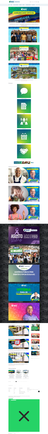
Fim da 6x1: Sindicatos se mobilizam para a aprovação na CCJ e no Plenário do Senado (24, 43)
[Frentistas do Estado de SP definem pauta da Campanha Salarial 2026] (35, 335)
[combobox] (39, 4)
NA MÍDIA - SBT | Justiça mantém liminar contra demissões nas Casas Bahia (26, 376)
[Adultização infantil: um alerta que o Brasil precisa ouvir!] (24, 193)
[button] (11, 5)
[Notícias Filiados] (24, 151)
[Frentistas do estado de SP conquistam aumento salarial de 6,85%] (35, 341)
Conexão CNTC (24, 128)
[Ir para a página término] (28, 381)
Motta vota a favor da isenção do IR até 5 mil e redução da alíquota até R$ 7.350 (16, 301)
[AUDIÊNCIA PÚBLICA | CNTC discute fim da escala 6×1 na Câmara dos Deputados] (24, 273)
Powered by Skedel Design (11, 397)
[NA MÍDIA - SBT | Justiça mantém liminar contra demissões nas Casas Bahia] (26, 371)
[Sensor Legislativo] (24, 136)
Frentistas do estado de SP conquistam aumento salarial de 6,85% (35, 344)
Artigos (24, 113)
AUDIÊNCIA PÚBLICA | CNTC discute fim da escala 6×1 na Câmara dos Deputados (16, 282)
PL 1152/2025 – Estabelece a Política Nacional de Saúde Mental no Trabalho (17, 337)
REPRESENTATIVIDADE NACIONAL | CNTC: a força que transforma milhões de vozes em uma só (17, 263)
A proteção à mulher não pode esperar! (13, 221)
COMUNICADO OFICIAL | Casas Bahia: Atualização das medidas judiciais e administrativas (24, 25)
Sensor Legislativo (10, 336)
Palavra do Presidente (24, 98)
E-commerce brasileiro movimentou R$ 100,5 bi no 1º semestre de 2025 (35, 356)
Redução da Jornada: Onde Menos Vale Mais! (13, 184)
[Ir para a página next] (27, 381)
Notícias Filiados (24, 42)
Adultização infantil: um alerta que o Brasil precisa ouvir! (15, 202)
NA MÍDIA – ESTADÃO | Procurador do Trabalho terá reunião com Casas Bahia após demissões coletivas (19, 376)
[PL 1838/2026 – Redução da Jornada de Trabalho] (35, 347)
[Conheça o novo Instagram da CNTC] (24, 311)
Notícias (11, 373)
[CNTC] (14, 1)
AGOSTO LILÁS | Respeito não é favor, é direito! (13, 244)
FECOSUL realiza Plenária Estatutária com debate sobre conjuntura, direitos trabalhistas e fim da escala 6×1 (24, 61)
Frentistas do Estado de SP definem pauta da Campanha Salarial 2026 (35, 338)
